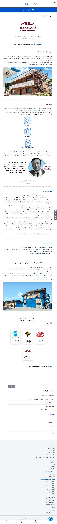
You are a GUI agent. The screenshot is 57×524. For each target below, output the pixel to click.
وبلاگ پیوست (52, 450)
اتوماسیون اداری (50, 419)
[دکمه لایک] (51, 323)
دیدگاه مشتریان (52, 476)
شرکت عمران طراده (50, 406)
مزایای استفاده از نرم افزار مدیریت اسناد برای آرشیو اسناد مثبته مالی (40, 399)
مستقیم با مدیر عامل (51, 454)
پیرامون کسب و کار (50, 429)
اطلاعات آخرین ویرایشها (50, 504)
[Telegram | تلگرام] (46, 457)
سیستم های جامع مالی (25, 44)
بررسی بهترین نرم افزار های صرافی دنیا (46, 410)
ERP (53, 433)
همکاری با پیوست (51, 448)
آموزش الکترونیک (51, 464)
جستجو (11, 387)
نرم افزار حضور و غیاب (51, 490)
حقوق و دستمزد (17, 44)
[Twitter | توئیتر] (50, 457)
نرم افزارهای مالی (33, 366)
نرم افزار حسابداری (15, 198)
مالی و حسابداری (50, 422)
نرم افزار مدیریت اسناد (50, 488)
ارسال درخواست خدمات (50, 502)
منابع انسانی (51, 426)
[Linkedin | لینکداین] (43, 457)
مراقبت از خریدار (52, 500)
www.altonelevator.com (25, 39)
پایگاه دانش (52, 466)
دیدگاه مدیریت (52, 452)
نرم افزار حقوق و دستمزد (42, 366)
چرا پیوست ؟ (52, 446)
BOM (36, 114)
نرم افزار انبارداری (51, 494)
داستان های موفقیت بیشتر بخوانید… (28, 318)
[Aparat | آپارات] (36, 457)
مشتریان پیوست (51, 474)
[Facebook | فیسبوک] (53, 457)
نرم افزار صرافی (52, 492)
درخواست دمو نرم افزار (50, 510)
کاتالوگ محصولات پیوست (50, 512)
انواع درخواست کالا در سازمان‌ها (47, 395)
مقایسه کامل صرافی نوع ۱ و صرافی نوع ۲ (46, 402)
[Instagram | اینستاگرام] (40, 457)
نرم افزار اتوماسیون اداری (50, 482)
